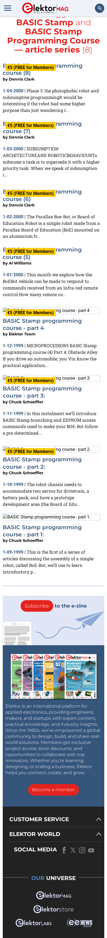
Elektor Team (22, 334)
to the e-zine (56, 606)
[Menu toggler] (8, 8)
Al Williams (20, 263)
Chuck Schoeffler (26, 401)
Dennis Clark (22, 79)
